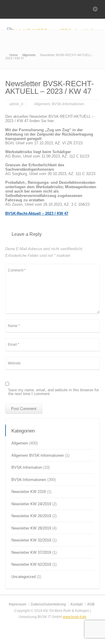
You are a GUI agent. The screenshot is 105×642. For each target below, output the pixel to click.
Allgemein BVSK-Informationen (37, 455)
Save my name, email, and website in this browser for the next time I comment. (53, 392)
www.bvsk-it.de (74, 617)
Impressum (17, 604)
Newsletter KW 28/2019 (31, 528)
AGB (90, 604)
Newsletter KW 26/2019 (31, 516)
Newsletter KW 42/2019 (31, 564)
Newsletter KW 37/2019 (31, 552)
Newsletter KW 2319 (28, 491)
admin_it (16, 104)
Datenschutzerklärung (48, 604)
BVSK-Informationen (68, 104)
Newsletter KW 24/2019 (31, 504)
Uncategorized (23, 576)
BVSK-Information (26, 467)
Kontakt (77, 604)
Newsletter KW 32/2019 (31, 540)
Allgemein (42, 104)
